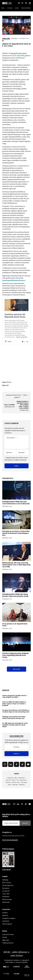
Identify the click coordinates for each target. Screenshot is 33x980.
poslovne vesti (16, 782)
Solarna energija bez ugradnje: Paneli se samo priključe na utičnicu (14, 696)
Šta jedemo (5, 888)
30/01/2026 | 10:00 (7, 506)
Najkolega (5, 880)
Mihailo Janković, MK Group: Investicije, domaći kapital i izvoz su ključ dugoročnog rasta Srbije (16, 565)
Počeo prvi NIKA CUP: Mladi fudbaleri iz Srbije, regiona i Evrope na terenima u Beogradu (14, 703)
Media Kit (5, 915)
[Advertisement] (16, 363)
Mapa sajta (5, 940)
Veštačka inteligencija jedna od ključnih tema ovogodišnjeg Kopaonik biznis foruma (15, 655)
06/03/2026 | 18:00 (7, 538)
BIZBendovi (5, 896)
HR (17, 780)
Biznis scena (6, 38)
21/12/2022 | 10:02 (24, 38)
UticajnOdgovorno (7, 885)
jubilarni (17, 397)
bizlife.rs (11, 962)
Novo (2, 8)
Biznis (17, 8)
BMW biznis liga (7, 899)
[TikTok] (22, 764)
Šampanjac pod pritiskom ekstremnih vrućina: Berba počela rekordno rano (13, 717)
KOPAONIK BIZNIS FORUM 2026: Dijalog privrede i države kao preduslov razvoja (15, 595)
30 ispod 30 (10, 778)
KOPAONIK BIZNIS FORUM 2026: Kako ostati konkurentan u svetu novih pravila (16, 503)
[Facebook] (16, 764)
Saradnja (4, 912)
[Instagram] (4, 764)
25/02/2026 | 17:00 (7, 628)
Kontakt (4, 937)
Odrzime (8, 782)
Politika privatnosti (7, 943)
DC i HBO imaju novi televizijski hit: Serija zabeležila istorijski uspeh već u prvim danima (15, 724)
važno (9, 784)
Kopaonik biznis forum (19, 53)
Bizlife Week (6, 902)
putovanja (23, 782)
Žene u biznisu (6, 882)
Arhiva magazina (7, 924)
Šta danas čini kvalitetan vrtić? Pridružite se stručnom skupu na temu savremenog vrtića (15, 711)
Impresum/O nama (8, 934)
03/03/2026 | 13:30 (7, 569)
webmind (21, 784)
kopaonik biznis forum (13, 395)
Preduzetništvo (26, 8)
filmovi (14, 780)
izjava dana (23, 780)
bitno (16, 778)
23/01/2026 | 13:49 (7, 660)
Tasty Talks (5, 894)
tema (25, 395)
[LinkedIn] (10, 764)
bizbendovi (22, 778)
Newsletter (5, 921)
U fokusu (10, 8)
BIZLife (16, 38)
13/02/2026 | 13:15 (7, 599)
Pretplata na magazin (8, 918)
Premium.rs (16, 960)
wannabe (15, 784)
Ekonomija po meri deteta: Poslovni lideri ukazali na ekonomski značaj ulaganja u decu (16, 533)
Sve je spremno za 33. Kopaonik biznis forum (14, 625)
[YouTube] (28, 764)
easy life (8, 780)
